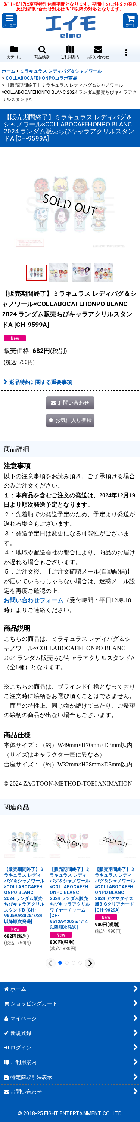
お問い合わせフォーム (33, 600)
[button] (9, 20)
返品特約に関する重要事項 (40, 382)
